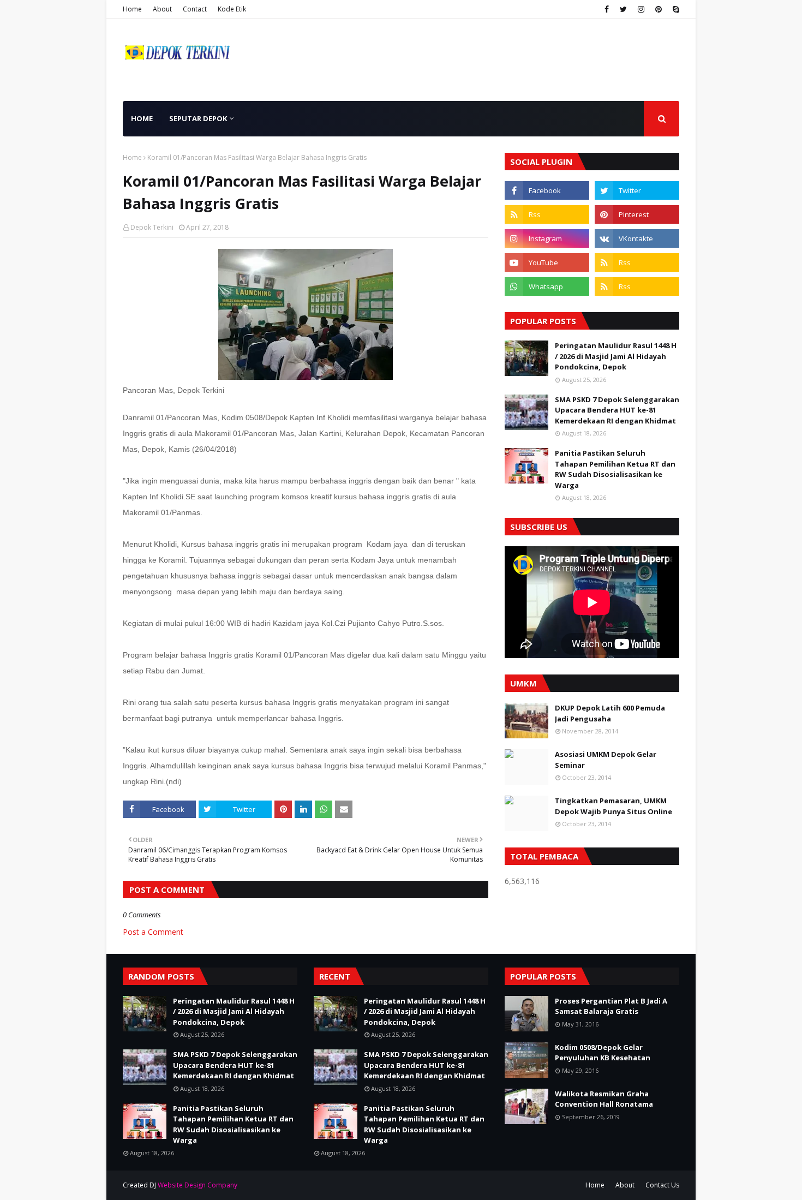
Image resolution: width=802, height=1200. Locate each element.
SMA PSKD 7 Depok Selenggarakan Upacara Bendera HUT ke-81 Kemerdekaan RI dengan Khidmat (617, 410)
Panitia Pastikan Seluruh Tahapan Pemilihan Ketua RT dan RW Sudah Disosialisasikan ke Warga (615, 469)
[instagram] (641, 9)
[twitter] (623, 9)
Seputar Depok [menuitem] (198, 118)
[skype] (674, 9)
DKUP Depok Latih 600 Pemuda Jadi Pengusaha (610, 713)
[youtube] (547, 262)
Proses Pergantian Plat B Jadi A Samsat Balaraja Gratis (611, 1006)
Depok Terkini (151, 227)
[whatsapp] (547, 286)
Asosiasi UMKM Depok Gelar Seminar (605, 759)
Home (132, 9)
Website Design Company (197, 1185)
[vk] (637, 238)
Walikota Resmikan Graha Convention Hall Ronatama (604, 1099)
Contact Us (662, 1185)
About (162, 9)
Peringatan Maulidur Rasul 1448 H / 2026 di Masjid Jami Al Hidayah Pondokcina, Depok (616, 356)
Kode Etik (232, 9)
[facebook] (607, 9)
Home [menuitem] (142, 118)
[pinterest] (659, 9)
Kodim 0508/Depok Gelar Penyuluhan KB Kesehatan (602, 1052)
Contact (195, 9)
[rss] (547, 214)
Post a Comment (153, 932)
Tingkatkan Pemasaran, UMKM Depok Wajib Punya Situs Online (613, 806)
